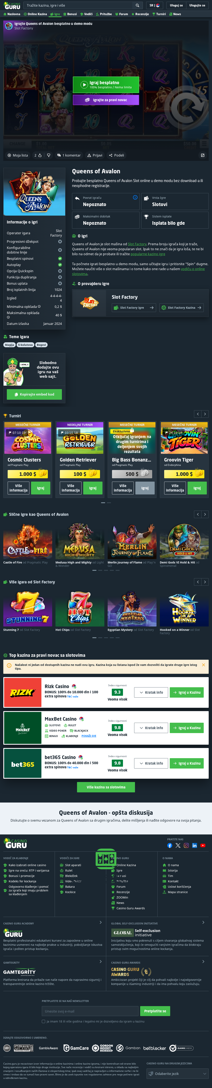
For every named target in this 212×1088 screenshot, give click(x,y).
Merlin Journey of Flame (132, 564)
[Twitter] (178, 845)
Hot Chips (73, 629)
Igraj (40, 488)
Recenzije (142, 14)
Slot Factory (23, 28)
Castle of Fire (25, 562)
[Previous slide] (197, 414)
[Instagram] (186, 845)
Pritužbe (106, 14)
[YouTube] (202, 845)
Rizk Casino (57, 686)
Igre (57, 14)
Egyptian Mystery (131, 629)
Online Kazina (37, 14)
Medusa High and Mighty (79, 564)
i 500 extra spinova (71, 765)
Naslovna (13, 14)
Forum (123, 14)
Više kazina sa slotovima (106, 787)
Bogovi (41, 345)
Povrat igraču (92, 198)
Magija (9, 345)
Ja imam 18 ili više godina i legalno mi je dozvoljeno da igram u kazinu (96, 1021)
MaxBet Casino (61, 719)
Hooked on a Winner (180, 631)
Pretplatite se (155, 1011)
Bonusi (72, 14)
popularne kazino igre (148, 254)
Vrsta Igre (159, 198)
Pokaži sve (89, 736)
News (177, 14)
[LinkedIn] (194, 845)
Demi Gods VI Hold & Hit (179, 564)
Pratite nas (175, 839)
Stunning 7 (21, 629)
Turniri (161, 14)
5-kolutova (25, 345)
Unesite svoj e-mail (56, 1008)
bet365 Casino (61, 757)
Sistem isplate (162, 216)
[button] (116, 155)
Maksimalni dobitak (96, 216)
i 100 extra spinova (71, 694)
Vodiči (88, 14)
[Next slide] (205, 414)
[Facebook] (169, 845)
